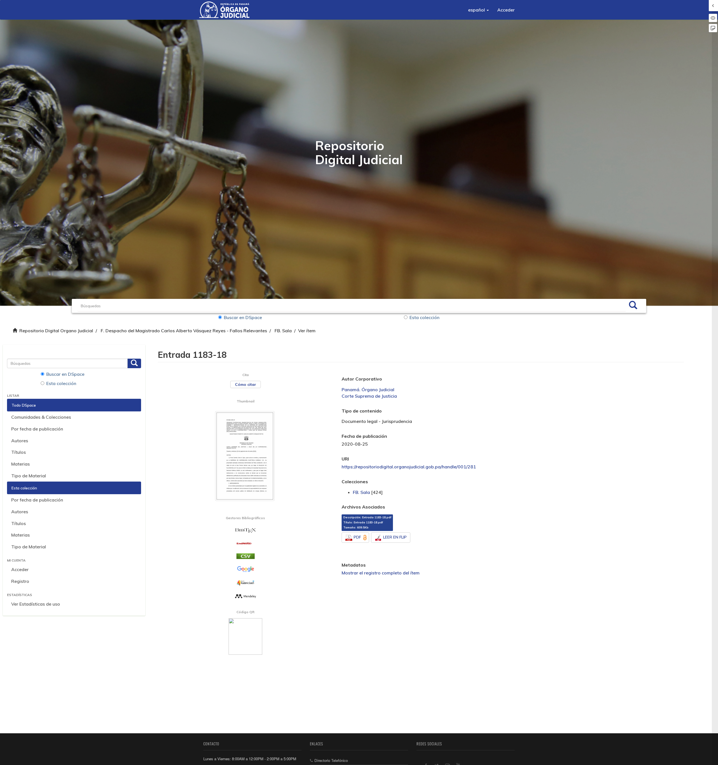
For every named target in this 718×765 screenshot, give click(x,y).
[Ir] (633, 306)
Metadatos (354, 565)
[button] (478, 10)
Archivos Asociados (363, 507)
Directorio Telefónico (331, 760)
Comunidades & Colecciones (41, 417)
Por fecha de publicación (37, 429)
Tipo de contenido (362, 411)
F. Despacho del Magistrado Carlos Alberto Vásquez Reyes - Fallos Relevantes (184, 330)
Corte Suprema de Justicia (369, 396)
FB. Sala (283, 330)
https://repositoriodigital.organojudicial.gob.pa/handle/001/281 (409, 466)
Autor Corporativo (362, 379)
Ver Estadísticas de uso (35, 604)
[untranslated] (245, 596)
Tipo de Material (28, 475)
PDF (357, 537)
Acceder (20, 569)
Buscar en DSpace (243, 317)
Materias (20, 464)
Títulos (18, 452)
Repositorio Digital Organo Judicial (56, 330)
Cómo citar (245, 384)
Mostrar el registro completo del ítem (381, 573)
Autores (19, 440)
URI (345, 459)
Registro (20, 581)
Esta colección (424, 317)
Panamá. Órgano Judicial (368, 389)
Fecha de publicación (364, 436)
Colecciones (355, 481)
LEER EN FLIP (395, 537)
